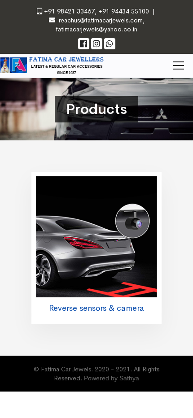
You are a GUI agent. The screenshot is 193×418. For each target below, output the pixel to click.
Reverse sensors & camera (96, 308)
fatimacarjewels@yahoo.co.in (96, 29)
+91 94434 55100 (122, 11)
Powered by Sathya (111, 378)
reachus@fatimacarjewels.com (101, 20)
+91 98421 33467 (69, 11)
